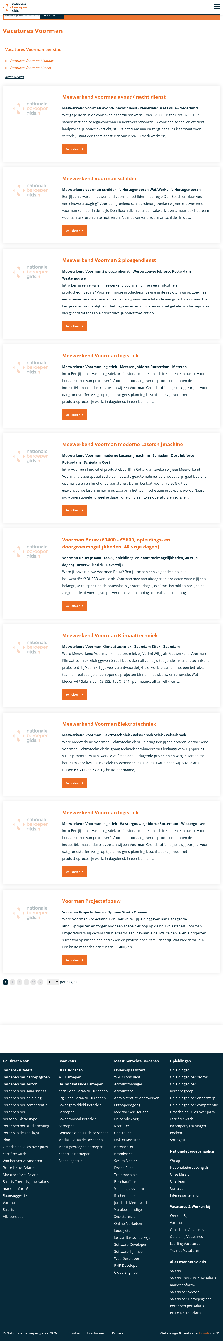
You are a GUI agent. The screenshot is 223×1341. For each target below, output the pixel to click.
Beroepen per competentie (25, 1105)
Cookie (74, 1333)
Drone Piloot (124, 1167)
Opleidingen (180, 1070)
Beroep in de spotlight (21, 1133)
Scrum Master (125, 1160)
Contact (176, 1188)
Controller (122, 1133)
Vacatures (11, 1202)
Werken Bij (178, 1215)
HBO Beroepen (70, 1070)
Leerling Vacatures (185, 1243)
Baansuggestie (15, 1195)
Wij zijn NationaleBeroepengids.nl (191, 1164)
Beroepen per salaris (187, 1306)
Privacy (118, 1333)
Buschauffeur (125, 1181)
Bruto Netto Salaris (18, 1167)
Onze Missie (179, 1174)
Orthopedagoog (127, 1105)
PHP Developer (126, 1265)
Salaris (8, 1209)
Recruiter (121, 1126)
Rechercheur (124, 1195)
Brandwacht (124, 1153)
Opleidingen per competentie (194, 1105)
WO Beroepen (69, 1077)
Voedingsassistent (129, 1188)
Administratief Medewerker (136, 1098)
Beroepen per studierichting (26, 1126)
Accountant (123, 1091)
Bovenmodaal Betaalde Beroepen (77, 1122)
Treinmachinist (126, 1174)
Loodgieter (123, 1230)
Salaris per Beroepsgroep (191, 1299)
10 (33, 982)
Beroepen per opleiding (22, 1098)
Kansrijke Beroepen (74, 1153)
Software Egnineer (129, 1251)
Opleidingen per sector (189, 1077)
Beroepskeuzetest (17, 1070)
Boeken (176, 1133)
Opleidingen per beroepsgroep (183, 1087)
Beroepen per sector (20, 1084)
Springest (178, 1139)
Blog (6, 1139)
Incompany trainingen (188, 1126)
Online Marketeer (128, 1223)
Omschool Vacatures (187, 1229)
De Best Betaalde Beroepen (80, 1084)
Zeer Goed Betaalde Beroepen (83, 1091)
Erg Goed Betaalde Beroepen (82, 1098)
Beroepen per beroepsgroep (26, 1077)
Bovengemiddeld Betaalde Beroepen (79, 1108)
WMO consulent (127, 1077)
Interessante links (184, 1195)
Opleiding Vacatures (186, 1236)
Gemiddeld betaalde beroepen (83, 1133)
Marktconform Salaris (20, 1174)
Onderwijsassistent (129, 1070)
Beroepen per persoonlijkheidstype (20, 1115)
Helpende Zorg (126, 1119)
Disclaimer (96, 1333)
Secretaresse (124, 1216)
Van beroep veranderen (22, 1160)
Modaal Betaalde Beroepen (80, 1139)
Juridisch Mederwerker (132, 1202)
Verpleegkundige (128, 1209)
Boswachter (123, 1146)
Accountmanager (128, 1084)
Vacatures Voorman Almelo (30, 67)
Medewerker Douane (131, 1112)
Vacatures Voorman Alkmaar (31, 60)
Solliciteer (73, 149)
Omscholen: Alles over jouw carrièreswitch (25, 1150)
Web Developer (126, 1258)
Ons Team (178, 1181)
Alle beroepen (14, 1216)
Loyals (204, 1333)
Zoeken (50, 14)
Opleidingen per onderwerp (192, 1098)
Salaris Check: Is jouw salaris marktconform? (26, 1185)
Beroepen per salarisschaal (25, 1091)
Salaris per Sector (184, 1292)
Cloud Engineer (126, 1272)
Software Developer (130, 1244)
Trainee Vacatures (185, 1250)
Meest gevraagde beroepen (80, 1146)
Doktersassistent (128, 1139)
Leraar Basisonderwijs (132, 1237)
